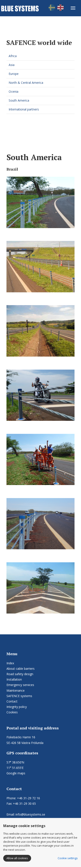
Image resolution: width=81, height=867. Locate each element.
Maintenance (15, 690)
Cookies (12, 712)
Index (10, 663)
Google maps (15, 773)
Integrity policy (16, 707)
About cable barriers (20, 668)
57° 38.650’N (15, 762)
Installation (14, 679)
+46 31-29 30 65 (24, 803)
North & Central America (26, 83)
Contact (11, 701)
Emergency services (20, 685)
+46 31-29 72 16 (28, 798)
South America (19, 100)
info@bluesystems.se (30, 814)
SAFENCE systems (19, 696)
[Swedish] (52, 7)
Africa (13, 56)
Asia (11, 65)
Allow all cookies (17, 858)
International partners (24, 109)
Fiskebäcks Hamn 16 (20, 737)
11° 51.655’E (15, 768)
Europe (14, 74)
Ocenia (13, 91)
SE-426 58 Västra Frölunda (24, 743)
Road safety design (19, 674)
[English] (60, 7)
